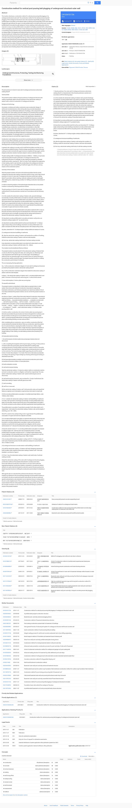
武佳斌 (72, 28)
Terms (72, 805)
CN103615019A (7, 556)
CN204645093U (7, 665)
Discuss (86, 67)
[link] (7, 762)
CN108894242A (7, 669)
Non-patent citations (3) (81, 61)
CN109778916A (7, 571)
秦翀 (86, 29)
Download (84, 756)
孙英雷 (76, 29)
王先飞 (79, 28)
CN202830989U (7, 626)
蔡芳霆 (69, 29)
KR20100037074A (7, 504)
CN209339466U (7, 613)
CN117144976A (7, 649)
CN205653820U (7, 617)
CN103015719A (7, 633)
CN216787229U (7, 678)
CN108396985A (7, 566)
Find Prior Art (78, 21)
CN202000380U (7, 513)
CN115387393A (7, 630)
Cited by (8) (91, 61)
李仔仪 (83, 28)
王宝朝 (80, 29)
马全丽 (68, 28)
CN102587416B (7, 620)
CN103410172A (7, 682)
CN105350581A (7, 652)
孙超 (76, 28)
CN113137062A (7, 581)
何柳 (72, 29)
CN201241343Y (7, 499)
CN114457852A (7, 590)
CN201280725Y (7, 623)
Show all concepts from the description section (15, 795)
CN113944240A (7, 586)
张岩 (87, 28)
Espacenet (72, 67)
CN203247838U (7, 675)
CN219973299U (7, 688)
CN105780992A (7, 656)
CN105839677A (7, 646)
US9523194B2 (6, 662)
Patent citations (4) (69, 61)
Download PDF (68, 21)
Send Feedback (54, 805)
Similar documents (73, 63)
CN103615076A (7, 659)
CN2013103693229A (8, 705)
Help (87, 805)
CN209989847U (7, 639)
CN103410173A (7, 610)
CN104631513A (7, 643)
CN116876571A (7, 672)
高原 (83, 29)
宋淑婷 (65, 29)
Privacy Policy (79, 805)
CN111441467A (7, 576)
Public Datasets (64, 805)
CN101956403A (7, 508)
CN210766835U (7, 685)
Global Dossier (79, 67)
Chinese (73, 25)
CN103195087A (7, 636)
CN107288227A (7, 561)
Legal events (65, 63)
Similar (88, 21)
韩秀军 (90, 28)
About (45, 805)
